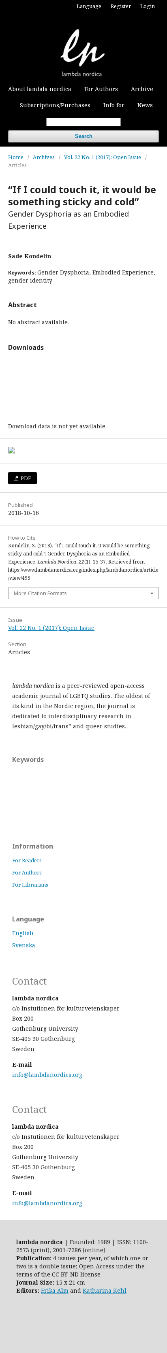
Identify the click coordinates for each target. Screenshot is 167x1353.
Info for (113, 105)
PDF (25, 478)
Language (89, 6)
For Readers (27, 860)
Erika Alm (55, 1290)
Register (121, 6)
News (145, 105)
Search (83, 136)
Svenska (23, 945)
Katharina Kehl (104, 1290)
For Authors (101, 89)
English (23, 933)
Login (147, 6)
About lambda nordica (39, 89)
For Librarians (30, 884)
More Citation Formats (40, 593)
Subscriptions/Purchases (55, 105)
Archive (142, 89)
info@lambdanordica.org (47, 1075)
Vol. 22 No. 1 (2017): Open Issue (102, 157)
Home (16, 157)
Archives (44, 157)
